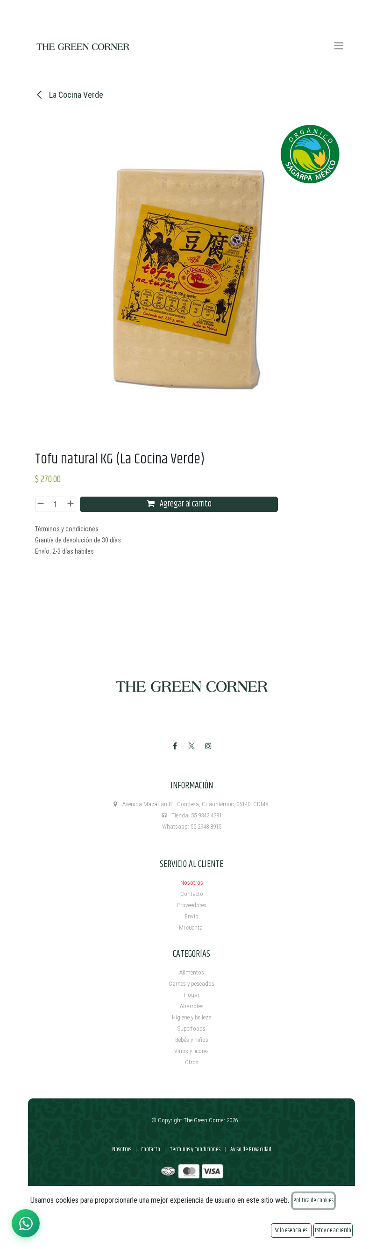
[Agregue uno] (69, 504)
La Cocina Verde (75, 95)
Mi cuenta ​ (191, 927)
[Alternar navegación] (338, 46)
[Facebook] (174, 745)
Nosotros (191, 882)
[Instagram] (208, 745)
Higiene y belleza (192, 1017)
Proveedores (191, 905)
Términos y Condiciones (195, 1149)
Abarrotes (192, 1006)
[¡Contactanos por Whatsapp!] (26, 1223)
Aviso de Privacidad (250, 1149)
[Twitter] (191, 745)
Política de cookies (313, 1200)
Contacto (191, 893)
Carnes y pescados (191, 983)
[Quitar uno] (42, 504)
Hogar (191, 994)
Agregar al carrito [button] (185, 504)
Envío (191, 916)
